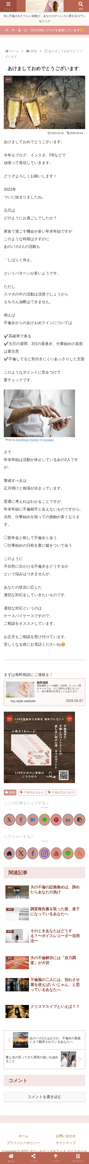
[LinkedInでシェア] (68, 820)
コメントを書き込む (45, 1097)
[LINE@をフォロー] (67, 853)
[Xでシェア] (9, 820)
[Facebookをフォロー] (32, 853)
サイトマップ (66, 1143)
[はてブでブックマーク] (32, 820)
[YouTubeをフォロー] (56, 853)
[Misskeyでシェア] (28, 783)
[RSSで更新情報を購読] (79, 853)
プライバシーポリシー (23, 1143)
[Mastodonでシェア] (14, 783)
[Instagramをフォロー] (44, 853)
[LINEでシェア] (44, 820)
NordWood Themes (27, 439)
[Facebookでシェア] (21, 820)
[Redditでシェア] (48, 783)
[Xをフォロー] (21, 853)
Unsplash (48, 439)
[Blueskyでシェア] (21, 783)
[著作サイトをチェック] (9, 853)
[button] (79, 820)
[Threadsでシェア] (41, 783)
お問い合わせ (66, 1136)
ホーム (23, 1136)
